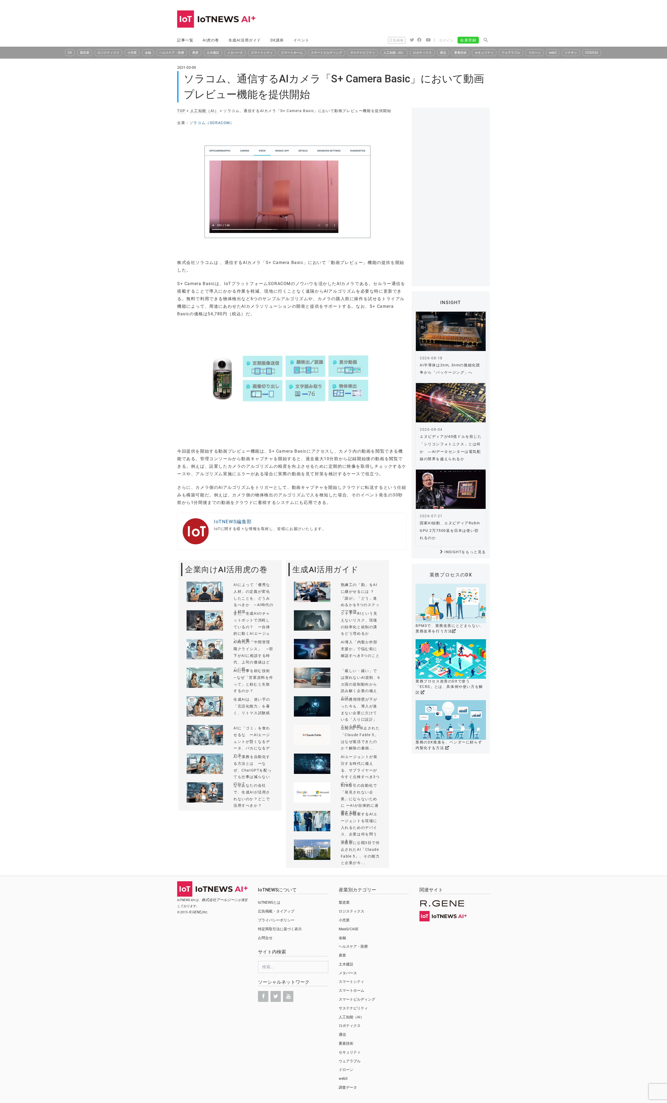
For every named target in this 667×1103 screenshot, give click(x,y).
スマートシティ (262, 52)
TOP (181, 111)
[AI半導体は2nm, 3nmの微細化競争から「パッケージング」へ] (451, 331)
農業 (195, 52)
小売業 (132, 52)
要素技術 (460, 52)
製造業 (84, 52)
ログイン (446, 40)
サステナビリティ (362, 52)
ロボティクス (422, 52)
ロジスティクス (108, 52)
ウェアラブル (511, 52)
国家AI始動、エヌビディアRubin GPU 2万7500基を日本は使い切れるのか (450, 530)
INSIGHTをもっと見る (465, 552)
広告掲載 (397, 40)
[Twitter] (275, 996)
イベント (301, 40)
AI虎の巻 (211, 40)
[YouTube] (288, 996)
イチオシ (571, 52)
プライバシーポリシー (276, 920)
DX (70, 52)
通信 (443, 52)
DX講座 (277, 40)
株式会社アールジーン (220, 900)
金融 (148, 52)
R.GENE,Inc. (198, 912)
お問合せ (265, 938)
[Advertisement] (395, 19)
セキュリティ (484, 52)
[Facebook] (263, 996)
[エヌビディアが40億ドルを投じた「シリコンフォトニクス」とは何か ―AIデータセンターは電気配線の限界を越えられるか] (451, 402)
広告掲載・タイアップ (276, 911)
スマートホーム (292, 52)
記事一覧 (185, 40)
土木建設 (213, 52)
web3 (553, 52)
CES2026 (591, 52)
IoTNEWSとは (269, 902)
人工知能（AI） (394, 52)
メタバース (235, 52)
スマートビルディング (326, 52)
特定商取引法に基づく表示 (280, 929)
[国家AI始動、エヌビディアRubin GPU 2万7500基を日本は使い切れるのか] (451, 489)
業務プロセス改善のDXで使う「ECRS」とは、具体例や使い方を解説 (449, 686)
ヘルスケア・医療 (171, 52)
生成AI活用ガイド (244, 40)
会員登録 (468, 40)
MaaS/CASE (349, 929)
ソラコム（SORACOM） (211, 123)
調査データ (348, 1087)
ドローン (534, 52)
